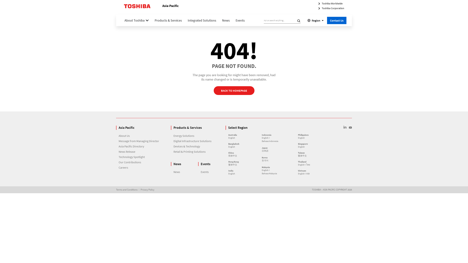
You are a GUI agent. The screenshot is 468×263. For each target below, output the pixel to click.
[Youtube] (350, 127)
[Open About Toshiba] (147, 20)
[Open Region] (322, 20)
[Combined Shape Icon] (345, 127)
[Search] (299, 21)
